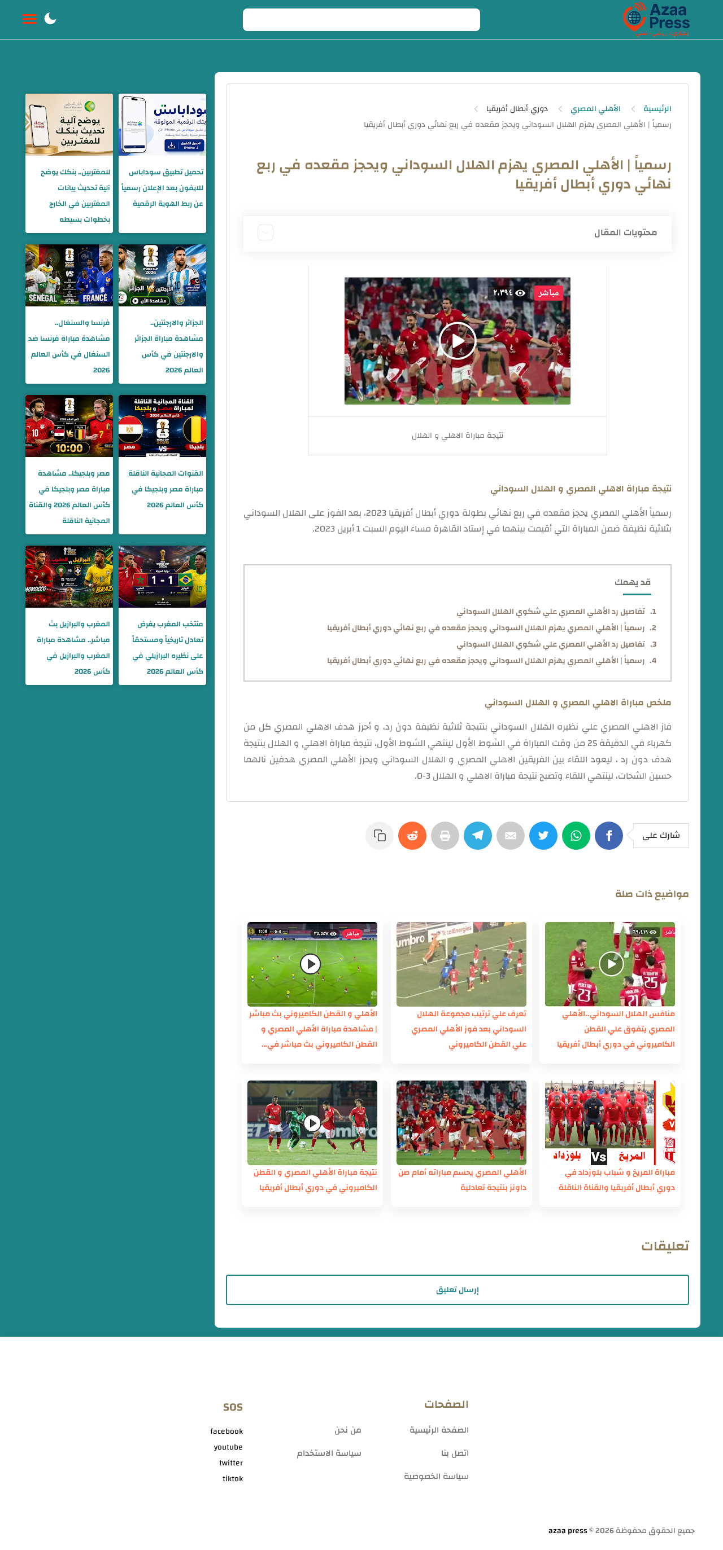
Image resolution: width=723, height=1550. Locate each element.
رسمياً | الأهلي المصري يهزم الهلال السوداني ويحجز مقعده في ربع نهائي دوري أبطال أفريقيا (486, 628)
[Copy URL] (381, 841)
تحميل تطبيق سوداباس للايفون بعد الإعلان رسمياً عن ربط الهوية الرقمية (162, 187)
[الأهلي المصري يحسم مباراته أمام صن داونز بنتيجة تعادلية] (461, 1123)
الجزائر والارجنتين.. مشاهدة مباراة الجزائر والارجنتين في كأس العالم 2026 (168, 346)
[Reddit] (414, 841)
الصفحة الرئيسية (439, 1430)
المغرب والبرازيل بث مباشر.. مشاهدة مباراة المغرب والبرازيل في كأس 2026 (73, 647)
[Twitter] (545, 841)
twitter (231, 1463)
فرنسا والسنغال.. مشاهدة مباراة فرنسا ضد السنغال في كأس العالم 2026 (69, 346)
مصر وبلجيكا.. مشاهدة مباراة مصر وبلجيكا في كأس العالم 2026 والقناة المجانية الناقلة (69, 497)
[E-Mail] (512, 841)
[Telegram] (480, 841)
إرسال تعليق (457, 1290)
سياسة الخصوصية (436, 1476)
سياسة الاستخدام (329, 1453)
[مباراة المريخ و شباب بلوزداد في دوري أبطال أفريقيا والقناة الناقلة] (610, 1123)
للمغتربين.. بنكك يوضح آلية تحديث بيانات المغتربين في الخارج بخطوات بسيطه (75, 195)
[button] (50, 20)
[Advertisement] (587, 1435)
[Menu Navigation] (30, 19)
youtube (228, 1447)
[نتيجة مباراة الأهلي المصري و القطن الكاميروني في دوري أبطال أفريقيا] (312, 1123)
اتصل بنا (455, 1453)
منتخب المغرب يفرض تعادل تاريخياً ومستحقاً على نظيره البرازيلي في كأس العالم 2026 (167, 647)
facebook (226, 1431)
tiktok (233, 1479)
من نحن (348, 1430)
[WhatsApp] (578, 841)
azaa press (567, 1530)
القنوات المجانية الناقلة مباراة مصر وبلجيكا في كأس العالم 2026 (165, 489)
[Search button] (257, 19)
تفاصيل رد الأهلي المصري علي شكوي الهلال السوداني (550, 611)
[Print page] (447, 841)
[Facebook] (611, 841)
